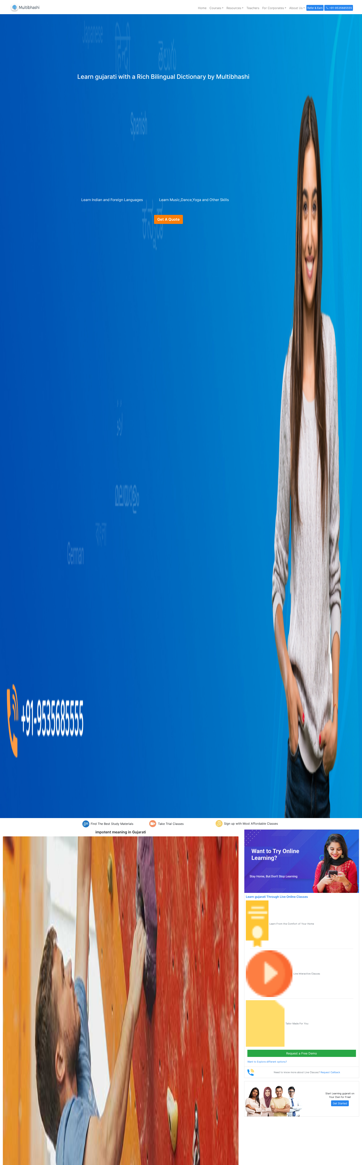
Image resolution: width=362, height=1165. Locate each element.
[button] (216, 8)
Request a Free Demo (301, 1053)
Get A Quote (168, 219)
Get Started (340, 1103)
